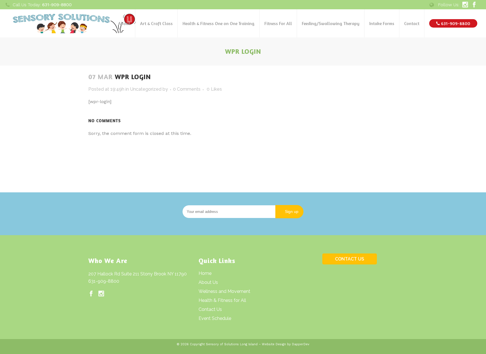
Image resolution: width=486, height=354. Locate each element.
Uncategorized (145, 89)
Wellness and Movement (224, 291)
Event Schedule (215, 318)
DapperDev (300, 344)
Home (205, 273)
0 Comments (187, 89)
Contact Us (210, 309)
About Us (208, 282)
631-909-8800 (103, 281)
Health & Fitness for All (222, 300)
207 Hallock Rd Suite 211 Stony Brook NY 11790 (137, 274)
